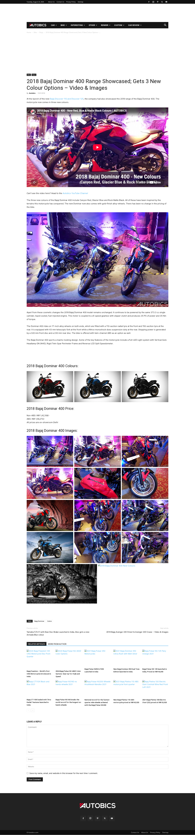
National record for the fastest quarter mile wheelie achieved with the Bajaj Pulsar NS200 (96, 702)
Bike (63, 25)
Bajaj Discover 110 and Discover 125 (67, 99)
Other (92, 25)
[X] (162, 2)
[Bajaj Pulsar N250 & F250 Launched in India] (97, 658)
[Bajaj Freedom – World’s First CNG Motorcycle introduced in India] (40, 659)
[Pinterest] (158, 2)
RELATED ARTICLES (36, 644)
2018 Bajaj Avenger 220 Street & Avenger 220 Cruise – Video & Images (137, 632)
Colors (49, 621)
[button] (165, 25)
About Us (51, 2)
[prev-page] (28, 710)
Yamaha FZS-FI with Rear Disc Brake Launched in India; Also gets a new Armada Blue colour (58, 633)
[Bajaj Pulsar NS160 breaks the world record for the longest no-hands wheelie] (69, 688)
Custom (118, 25)
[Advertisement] (97, 13)
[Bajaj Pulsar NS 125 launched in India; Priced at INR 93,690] (155, 658)
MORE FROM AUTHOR (57, 644)
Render (104, 25)
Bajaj (41, 32)
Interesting (77, 25)
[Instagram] (153, 2)
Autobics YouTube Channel (75, 193)
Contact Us (60, 2)
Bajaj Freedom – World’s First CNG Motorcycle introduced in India (39, 673)
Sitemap (80, 2)
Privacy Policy (71, 2)
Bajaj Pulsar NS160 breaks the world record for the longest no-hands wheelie (68, 702)
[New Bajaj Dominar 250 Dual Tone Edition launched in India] (126, 658)
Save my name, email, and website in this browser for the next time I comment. (63, 773)
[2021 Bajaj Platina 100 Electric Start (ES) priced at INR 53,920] (155, 688)
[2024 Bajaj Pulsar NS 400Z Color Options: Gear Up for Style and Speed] (69, 659)
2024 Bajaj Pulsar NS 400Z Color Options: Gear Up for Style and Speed (68, 673)
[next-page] (32, 710)
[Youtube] (166, 2)
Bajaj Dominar (39, 621)
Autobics (32, 93)
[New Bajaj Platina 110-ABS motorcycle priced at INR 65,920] (126, 688)
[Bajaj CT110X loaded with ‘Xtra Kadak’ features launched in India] (40, 688)
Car (53, 25)
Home (29, 32)
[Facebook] (149, 2)
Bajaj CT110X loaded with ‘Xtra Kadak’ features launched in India (39, 702)
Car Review (133, 25)
